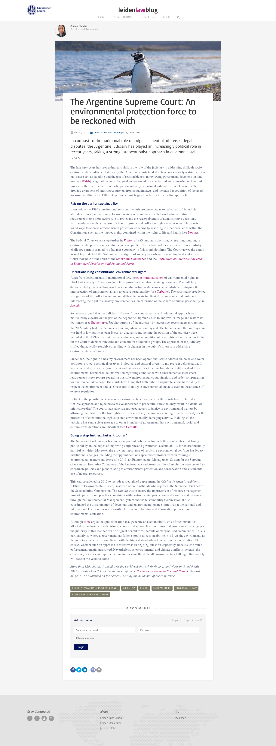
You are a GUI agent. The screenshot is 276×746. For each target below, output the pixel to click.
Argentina (129, 588)
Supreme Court (162, 588)
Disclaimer (179, 718)
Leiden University (110, 723)
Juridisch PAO (108, 728)
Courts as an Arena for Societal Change (162, 571)
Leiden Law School (111, 718)
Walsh (86, 181)
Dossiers (147, 17)
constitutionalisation (150, 277)
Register (176, 620)
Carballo (162, 291)
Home (102, 17)
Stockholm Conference (131, 259)
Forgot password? (192, 620)
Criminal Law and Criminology (108, 133)
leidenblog (138, 10)
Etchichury (98, 322)
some (87, 521)
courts (144, 588)
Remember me (85, 638)
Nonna (192, 232)
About (167, 17)
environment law (186, 588)
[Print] (99, 669)
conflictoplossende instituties (90, 595)
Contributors (123, 17)
